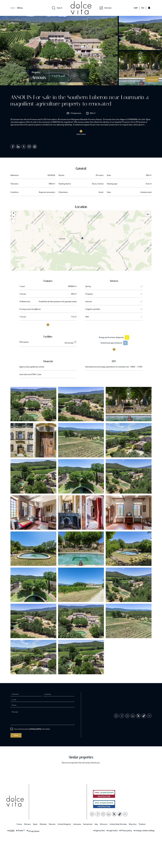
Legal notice (113, 831)
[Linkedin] (18, 145)
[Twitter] (24, 145)
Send (16, 735)
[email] (29, 145)
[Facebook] (13, 145)
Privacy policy (126, 831)
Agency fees (100, 831)
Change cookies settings (145, 831)
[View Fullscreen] (13, 221)
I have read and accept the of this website (32, 729)
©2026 (11, 831)
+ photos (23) (152, 80)
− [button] (13, 216)
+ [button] (13, 213)
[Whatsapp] (35, 145)
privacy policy (35, 729)
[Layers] (147, 213)
